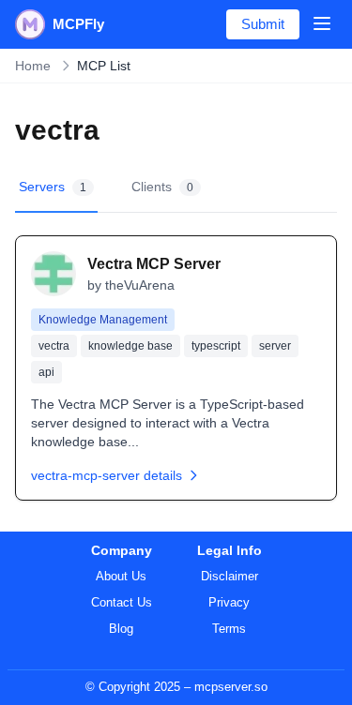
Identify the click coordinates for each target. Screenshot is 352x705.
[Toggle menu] (322, 23)
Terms (229, 629)
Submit (262, 24)
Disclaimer (229, 576)
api (46, 372)
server (275, 345)
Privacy (229, 602)
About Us (121, 576)
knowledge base (130, 345)
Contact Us (121, 602)
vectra (53, 345)
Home (33, 65)
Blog (121, 629)
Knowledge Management (102, 319)
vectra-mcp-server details (106, 475)
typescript (215, 345)
